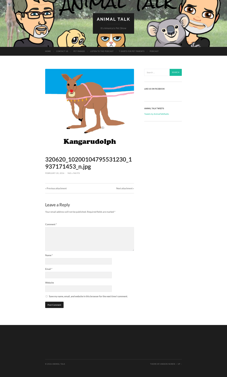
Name (49, 255)
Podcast (154, 51)
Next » (125, 188)
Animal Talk (113, 19)
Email (48, 268)
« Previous (56, 188)
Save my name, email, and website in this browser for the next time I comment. (88, 296)
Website (49, 282)
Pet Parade (79, 51)
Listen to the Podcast (102, 51)
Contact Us (62, 51)
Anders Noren (167, 364)
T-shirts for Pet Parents (132, 51)
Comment (51, 224)
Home (48, 51)
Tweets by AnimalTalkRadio (156, 114)
